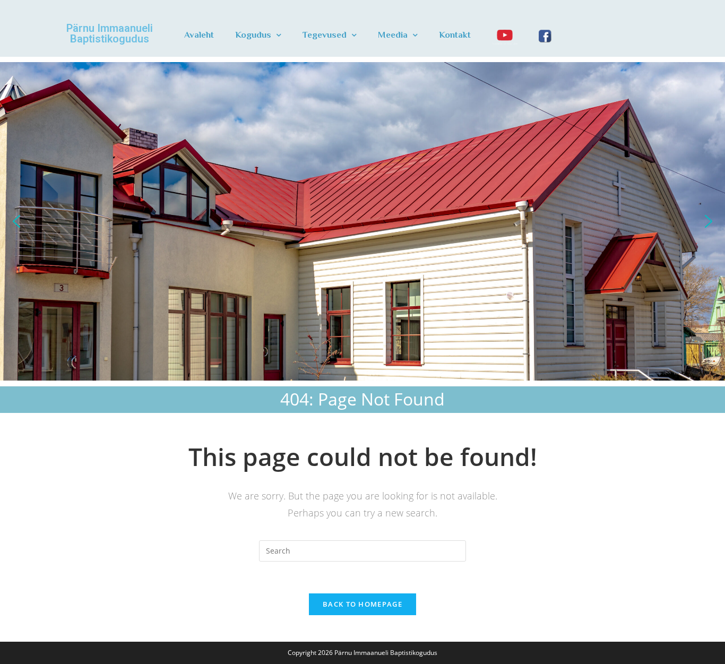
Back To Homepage (362, 604)
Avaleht (199, 35)
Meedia (393, 35)
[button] (16, 221)
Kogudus (253, 35)
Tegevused (325, 35)
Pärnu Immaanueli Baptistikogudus (109, 33)
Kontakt (455, 35)
